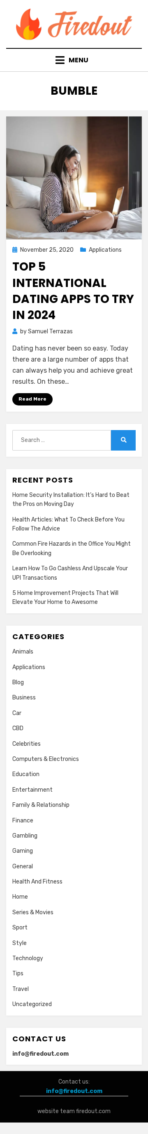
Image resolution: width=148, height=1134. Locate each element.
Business (24, 697)
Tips (17, 973)
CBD (17, 728)
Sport (20, 927)
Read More (32, 399)
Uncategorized (32, 1004)
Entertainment (32, 789)
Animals (22, 651)
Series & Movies (32, 912)
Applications (105, 249)
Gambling (24, 835)
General (22, 866)
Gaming (22, 850)
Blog (18, 682)
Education (25, 774)
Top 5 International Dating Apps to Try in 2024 (73, 291)
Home (20, 896)
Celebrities (26, 743)
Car (16, 713)
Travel (20, 989)
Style (19, 943)
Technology (27, 958)
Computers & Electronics (45, 759)
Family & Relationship (40, 805)
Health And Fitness (37, 881)
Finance (22, 820)
